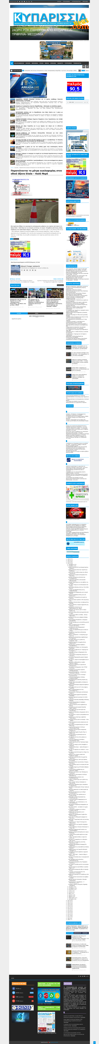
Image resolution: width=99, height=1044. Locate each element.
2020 (68, 903)
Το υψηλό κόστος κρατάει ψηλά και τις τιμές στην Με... (77, 835)
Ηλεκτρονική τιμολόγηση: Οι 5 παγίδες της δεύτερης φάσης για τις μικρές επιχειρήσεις (77, 434)
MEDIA (47, 63)
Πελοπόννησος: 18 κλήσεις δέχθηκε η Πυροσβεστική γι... (76, 645)
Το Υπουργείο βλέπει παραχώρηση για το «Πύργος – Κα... (77, 800)
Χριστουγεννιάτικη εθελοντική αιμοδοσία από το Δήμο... (78, 612)
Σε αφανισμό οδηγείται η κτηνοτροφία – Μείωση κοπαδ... (77, 580)
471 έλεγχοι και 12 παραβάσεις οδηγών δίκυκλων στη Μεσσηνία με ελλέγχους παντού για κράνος (36, 302)
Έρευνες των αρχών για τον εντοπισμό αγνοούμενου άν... (76, 675)
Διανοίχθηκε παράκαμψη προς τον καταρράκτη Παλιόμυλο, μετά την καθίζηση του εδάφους (76, 525)
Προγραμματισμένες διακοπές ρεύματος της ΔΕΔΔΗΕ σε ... (77, 680)
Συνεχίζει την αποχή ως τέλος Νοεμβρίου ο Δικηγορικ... (78, 745)
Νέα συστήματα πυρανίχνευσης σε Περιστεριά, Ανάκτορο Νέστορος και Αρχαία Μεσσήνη (76, 527)
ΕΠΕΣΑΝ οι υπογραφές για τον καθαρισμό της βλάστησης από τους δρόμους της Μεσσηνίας (80, 347)
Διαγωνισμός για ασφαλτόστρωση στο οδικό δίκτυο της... (78, 725)
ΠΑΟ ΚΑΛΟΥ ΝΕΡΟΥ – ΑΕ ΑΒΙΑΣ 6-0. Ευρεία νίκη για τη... (77, 807)
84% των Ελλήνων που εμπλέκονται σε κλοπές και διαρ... (77, 795)
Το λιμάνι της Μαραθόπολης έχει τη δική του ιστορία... (78, 630)
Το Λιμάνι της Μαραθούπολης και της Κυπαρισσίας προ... (76, 590)
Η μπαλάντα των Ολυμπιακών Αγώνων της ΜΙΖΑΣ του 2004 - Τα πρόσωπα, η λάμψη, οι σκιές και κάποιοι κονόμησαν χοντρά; (77, 444)
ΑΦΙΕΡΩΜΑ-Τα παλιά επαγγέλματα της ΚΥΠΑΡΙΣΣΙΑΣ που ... (76, 797)
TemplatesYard (54, 1042)
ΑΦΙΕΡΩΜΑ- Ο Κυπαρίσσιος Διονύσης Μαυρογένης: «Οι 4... (76, 842)
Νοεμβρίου (71, 565)
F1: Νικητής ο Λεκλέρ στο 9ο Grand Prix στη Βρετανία (75, 418)
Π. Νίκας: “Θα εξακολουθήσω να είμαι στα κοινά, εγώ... (77, 837)
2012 (68, 914)
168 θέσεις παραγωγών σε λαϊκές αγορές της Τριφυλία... (78, 790)
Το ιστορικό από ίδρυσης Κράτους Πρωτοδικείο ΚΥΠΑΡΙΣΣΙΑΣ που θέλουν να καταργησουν (76, 339)
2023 (68, 563)
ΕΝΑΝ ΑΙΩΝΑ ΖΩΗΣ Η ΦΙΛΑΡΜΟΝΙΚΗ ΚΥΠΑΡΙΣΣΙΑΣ (74, 308)
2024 (68, 561)
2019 (68, 904)
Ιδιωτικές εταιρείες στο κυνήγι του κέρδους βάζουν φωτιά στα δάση (77, 452)
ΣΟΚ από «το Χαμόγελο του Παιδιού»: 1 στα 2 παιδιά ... (78, 750)
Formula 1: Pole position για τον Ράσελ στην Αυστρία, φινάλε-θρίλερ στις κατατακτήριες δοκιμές (77, 420)
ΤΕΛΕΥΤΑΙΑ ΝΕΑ (69, 933)
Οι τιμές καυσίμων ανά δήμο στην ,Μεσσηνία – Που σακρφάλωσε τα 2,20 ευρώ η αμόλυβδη (80, 354)
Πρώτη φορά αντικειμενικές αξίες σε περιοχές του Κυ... (78, 870)
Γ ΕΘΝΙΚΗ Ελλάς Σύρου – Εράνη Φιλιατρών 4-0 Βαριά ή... (78, 747)
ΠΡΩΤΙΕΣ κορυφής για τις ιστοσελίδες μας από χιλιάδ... (78, 622)
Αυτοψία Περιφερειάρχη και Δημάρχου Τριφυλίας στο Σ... (76, 702)
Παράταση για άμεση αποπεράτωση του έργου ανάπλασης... (78, 832)
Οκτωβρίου (71, 886)
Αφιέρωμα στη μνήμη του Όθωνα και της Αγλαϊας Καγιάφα (76, 315)
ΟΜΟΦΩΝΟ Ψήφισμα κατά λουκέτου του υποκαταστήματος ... (77, 830)
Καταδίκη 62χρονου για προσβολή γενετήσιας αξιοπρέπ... (78, 847)
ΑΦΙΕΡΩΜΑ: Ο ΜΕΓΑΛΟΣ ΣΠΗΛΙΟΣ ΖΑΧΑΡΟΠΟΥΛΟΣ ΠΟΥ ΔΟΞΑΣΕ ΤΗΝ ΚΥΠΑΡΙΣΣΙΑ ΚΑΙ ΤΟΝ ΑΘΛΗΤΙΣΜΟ (77, 291)
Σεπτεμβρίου (72, 888)
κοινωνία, (27, 176)
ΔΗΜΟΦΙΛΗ (77, 933)
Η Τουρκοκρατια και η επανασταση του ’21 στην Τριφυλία (76, 320)
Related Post (15, 285)
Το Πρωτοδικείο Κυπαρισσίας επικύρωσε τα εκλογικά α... (78, 655)
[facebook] (17, 2)
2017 (68, 907)
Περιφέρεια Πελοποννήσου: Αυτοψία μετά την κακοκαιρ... (78, 602)
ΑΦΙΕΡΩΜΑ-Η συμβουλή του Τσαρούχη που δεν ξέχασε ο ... (78, 650)
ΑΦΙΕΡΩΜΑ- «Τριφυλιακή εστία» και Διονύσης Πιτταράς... (78, 820)
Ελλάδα (46, 70)
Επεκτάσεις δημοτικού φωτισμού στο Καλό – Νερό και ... (78, 697)
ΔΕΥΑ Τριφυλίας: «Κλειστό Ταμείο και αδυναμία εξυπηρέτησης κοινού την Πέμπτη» (76, 269)
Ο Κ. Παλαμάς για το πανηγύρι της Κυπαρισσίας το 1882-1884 (77, 330)
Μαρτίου (71, 896)
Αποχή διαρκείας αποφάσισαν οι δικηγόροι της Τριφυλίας (77, 620)
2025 (68, 560)
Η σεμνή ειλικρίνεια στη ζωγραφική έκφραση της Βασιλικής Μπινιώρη (76, 305)
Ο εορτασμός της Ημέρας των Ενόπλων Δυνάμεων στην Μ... (76, 810)
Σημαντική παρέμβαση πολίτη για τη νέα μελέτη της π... (77, 595)
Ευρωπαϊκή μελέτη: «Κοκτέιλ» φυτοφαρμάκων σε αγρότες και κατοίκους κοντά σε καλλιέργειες (80, 959)
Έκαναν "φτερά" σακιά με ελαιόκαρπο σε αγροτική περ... (77, 782)
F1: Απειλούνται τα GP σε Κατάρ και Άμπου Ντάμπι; (77, 416)
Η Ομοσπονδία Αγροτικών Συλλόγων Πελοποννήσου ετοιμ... (76, 727)
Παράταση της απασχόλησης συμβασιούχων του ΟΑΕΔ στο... (78, 637)
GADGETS (60, 63)
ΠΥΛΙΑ (41, 63)
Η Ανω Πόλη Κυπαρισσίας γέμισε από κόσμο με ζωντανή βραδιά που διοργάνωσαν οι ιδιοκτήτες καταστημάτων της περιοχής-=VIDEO (54, 303)
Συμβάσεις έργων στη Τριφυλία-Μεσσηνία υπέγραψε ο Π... (77, 850)
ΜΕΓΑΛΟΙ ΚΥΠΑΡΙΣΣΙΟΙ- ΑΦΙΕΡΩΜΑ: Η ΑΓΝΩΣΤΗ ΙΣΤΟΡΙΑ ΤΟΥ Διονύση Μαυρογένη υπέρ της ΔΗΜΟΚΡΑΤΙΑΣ (77, 287)
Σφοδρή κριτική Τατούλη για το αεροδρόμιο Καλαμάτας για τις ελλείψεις (75, 535)
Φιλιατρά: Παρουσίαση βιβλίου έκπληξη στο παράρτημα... (78, 682)
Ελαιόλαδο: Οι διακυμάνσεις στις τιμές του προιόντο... (77, 598)
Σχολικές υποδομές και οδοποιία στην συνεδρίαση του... (76, 578)
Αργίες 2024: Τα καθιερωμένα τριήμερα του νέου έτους (77, 817)
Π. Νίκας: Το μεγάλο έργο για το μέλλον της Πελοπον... (78, 780)
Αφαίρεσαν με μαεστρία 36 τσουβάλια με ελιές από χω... (78, 875)
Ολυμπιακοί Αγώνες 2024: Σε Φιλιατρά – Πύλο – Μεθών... (78, 720)
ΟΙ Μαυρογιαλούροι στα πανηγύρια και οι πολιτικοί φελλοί (77, 399)
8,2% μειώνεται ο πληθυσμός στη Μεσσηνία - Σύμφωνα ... (78, 692)
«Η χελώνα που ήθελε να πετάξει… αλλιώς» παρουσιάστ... (77, 615)
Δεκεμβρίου (71, 564)
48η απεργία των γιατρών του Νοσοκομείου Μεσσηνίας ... (78, 647)
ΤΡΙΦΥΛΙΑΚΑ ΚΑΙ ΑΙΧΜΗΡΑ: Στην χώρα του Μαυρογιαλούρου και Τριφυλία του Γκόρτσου (76, 402)
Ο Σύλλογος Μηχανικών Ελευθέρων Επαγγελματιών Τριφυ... (76, 740)
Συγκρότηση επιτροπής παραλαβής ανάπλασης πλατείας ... (78, 700)
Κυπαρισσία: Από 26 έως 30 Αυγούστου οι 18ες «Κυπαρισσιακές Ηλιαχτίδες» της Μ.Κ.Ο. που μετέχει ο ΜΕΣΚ (18, 302)
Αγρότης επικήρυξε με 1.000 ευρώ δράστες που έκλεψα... (77, 760)
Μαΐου (70, 893)
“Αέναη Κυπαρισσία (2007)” (72, 311)
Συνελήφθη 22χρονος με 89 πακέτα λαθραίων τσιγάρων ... (78, 767)
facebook (54, 313)
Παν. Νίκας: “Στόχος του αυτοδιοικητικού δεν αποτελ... (78, 585)
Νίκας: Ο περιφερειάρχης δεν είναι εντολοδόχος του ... (75, 690)
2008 (68, 919)
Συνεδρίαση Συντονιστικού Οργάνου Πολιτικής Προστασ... (76, 670)
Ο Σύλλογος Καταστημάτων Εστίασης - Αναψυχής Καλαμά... (76, 677)
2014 (68, 911)
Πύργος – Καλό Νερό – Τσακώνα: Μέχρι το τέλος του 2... (77, 855)
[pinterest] (22, 2)
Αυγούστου (71, 889)
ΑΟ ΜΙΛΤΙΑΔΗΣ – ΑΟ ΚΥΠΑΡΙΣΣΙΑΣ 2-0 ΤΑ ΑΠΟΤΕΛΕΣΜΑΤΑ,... (77, 802)
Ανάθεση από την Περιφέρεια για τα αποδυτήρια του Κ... (76, 812)
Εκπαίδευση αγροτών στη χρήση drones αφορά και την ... (77, 642)
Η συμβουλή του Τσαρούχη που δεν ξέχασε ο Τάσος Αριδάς (76, 334)
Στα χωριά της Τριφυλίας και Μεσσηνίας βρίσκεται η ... (77, 632)
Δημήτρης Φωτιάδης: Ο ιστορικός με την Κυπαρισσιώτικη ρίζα (74, 298)
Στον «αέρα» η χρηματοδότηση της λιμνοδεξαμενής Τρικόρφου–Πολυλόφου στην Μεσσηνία (77, 533)
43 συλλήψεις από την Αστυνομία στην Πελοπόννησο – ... (76, 710)
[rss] (29, 2)
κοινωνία (16, 167)
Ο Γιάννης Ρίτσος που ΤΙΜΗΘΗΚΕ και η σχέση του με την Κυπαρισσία (77, 300)
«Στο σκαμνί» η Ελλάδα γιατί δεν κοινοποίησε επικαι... (78, 865)
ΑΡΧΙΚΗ (59, 1)
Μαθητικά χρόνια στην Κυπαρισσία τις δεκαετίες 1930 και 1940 (76, 313)
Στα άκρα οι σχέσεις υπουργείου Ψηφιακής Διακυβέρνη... (77, 885)
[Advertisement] (82, 115)
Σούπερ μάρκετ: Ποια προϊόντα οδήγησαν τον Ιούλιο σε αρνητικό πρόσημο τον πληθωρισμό (76, 436)
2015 (68, 910)
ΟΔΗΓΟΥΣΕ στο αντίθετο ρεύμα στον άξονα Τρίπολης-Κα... (78, 573)
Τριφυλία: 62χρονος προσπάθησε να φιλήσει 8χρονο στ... (78, 867)
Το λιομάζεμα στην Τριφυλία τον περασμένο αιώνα (77, 310)
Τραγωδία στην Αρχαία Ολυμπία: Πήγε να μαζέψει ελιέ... (77, 732)
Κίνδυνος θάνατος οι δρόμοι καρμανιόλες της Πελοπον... (78, 605)
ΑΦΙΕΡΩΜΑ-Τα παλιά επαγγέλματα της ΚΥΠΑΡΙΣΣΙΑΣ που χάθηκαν (74, 337)
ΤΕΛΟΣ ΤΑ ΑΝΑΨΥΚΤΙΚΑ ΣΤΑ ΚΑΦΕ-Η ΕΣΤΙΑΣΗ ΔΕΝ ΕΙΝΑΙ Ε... (76, 625)
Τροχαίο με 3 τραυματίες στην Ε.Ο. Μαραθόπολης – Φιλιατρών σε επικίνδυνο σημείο (38, 106)
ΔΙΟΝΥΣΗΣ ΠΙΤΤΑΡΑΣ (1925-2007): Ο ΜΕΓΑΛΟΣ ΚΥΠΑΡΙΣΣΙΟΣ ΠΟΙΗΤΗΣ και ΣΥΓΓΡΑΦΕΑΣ (76, 303)
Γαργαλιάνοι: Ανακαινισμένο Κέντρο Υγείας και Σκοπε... (78, 787)
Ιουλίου (70, 891)
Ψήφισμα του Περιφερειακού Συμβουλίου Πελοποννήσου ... (77, 815)
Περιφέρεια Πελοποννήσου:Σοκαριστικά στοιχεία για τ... (77, 730)
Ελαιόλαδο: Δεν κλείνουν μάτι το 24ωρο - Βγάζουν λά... (77, 610)
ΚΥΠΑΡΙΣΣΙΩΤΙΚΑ (76, 1)
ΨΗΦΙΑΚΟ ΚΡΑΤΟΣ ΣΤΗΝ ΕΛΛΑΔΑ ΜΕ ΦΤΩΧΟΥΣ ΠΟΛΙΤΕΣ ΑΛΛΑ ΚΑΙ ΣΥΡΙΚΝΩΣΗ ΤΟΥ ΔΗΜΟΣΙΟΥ (77, 475)
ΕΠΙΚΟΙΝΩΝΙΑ (66, 1)
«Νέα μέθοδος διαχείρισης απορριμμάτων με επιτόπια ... (78, 805)
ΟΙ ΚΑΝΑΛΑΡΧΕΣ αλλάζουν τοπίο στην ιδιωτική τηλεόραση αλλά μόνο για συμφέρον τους (76, 447)
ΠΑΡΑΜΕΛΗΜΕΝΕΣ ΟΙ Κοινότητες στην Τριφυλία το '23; (77, 397)
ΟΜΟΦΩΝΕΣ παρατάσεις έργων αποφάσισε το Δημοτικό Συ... (78, 785)
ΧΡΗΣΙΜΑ (53, 63)
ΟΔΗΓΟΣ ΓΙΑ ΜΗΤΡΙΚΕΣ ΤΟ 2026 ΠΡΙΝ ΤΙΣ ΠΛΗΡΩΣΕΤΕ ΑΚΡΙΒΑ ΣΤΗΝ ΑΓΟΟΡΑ (75, 467)
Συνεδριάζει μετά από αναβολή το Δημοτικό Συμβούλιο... (78, 852)
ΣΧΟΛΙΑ (85, 933)
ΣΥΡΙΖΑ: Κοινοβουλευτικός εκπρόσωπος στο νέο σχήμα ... (78, 722)
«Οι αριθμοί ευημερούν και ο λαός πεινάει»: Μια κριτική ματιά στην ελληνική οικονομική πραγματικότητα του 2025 (76, 277)
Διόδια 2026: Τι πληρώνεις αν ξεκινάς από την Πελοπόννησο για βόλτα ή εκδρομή (80, 369)
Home (12, 167)
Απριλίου (71, 895)
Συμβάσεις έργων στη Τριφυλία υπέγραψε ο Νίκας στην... (78, 825)
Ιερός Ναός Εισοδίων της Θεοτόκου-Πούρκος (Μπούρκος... (78, 762)
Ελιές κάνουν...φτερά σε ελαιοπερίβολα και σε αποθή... (78, 660)
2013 (68, 912)
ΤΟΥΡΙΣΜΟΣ (68, 63)
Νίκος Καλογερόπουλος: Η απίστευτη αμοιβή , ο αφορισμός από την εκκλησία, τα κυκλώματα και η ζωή (77, 325)
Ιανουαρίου (71, 899)
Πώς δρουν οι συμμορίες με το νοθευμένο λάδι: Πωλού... (77, 840)
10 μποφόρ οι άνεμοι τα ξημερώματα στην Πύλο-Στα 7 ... (77, 652)
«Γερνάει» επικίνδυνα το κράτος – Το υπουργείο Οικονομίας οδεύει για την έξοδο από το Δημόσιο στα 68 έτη (77, 429)
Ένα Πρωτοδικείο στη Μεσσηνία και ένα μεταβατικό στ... (77, 735)
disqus (36, 313)
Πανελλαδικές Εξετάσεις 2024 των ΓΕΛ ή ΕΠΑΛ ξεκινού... (78, 587)
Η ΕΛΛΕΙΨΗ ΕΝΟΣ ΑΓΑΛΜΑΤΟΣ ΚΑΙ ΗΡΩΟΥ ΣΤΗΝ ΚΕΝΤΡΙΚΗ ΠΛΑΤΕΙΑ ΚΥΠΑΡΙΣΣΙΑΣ (77, 317)
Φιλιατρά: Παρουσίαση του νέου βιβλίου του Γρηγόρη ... (78, 583)
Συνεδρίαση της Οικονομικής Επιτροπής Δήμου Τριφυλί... (77, 707)
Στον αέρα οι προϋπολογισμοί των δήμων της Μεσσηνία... (78, 752)
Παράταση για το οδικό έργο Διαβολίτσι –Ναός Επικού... (77, 717)
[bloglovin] (24, 2)
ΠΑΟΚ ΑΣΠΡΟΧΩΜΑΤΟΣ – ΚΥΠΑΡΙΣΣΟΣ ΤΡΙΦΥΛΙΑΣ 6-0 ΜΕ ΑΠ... (77, 672)
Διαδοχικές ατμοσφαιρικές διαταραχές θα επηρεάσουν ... (77, 845)
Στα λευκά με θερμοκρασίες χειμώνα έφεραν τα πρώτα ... (78, 657)
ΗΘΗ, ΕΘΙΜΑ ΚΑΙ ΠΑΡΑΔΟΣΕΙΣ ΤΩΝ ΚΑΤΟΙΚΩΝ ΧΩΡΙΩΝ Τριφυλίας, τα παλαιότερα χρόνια (76, 296)
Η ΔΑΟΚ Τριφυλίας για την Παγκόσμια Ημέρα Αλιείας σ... (78, 742)
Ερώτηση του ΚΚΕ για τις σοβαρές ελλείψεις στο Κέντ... (78, 618)
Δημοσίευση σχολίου (16, 318)
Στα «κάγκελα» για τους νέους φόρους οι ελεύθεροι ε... (77, 737)
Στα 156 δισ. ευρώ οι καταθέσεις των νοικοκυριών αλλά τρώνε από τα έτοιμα (77, 432)
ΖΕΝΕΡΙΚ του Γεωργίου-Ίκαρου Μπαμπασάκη (76, 306)
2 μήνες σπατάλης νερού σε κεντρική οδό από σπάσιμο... (78, 765)
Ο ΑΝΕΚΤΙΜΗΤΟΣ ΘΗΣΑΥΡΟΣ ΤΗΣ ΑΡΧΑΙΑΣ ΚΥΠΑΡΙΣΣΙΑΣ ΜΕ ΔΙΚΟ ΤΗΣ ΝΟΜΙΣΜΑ (76, 327)
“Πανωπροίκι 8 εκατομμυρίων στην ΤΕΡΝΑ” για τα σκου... (77, 667)
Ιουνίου (70, 892)
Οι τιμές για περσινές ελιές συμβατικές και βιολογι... (77, 705)
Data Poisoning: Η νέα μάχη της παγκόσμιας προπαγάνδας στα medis (75, 449)
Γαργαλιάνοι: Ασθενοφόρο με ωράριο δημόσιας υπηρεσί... (76, 662)
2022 (68, 900)
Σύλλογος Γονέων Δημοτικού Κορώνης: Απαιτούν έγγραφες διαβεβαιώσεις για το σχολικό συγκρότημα (77, 530)
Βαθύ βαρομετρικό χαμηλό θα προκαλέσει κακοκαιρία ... (77, 695)
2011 (68, 915)
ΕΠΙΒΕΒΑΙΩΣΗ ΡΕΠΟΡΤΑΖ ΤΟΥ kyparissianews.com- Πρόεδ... (75, 607)
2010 (68, 916)
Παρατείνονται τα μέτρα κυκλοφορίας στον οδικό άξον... (77, 575)
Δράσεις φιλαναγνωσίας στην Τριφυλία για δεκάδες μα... (77, 570)
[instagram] (31, 2)
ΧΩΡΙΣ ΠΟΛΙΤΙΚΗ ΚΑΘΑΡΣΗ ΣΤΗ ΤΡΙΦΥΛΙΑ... (75, 395)
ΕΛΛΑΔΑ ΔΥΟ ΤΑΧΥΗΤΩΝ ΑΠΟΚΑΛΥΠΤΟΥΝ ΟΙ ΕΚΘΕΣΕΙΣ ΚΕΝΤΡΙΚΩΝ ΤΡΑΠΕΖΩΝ (76, 426)
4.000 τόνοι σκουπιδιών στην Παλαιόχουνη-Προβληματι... (78, 772)
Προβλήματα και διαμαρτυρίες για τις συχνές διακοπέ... (78, 593)
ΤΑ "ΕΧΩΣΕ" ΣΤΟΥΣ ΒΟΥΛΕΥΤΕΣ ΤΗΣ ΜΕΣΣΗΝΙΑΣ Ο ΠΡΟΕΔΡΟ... (76, 872)
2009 (68, 918)
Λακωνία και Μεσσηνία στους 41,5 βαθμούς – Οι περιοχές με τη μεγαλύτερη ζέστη (80, 952)
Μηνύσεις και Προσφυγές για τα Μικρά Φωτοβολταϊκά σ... (76, 792)
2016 (68, 908)
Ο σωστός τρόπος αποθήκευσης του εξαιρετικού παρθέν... (76, 770)
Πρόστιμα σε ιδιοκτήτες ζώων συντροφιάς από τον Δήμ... (78, 857)
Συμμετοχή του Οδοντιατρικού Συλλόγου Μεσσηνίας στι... (77, 775)
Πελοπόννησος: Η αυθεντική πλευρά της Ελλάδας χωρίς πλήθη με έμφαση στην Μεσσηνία (69, 70)
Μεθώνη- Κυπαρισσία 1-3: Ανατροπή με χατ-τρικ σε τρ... (78, 635)
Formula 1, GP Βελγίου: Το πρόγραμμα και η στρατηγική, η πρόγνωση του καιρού (76, 414)
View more (61, 285)
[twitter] (20, 2)
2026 (68, 559)
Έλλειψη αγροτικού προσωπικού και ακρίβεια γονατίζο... (78, 877)
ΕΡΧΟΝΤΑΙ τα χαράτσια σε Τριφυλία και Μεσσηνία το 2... (77, 665)
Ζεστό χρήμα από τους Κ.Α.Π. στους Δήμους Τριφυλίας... (78, 687)
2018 (68, 906)
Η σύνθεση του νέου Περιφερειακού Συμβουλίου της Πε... (76, 627)
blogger (19, 313)
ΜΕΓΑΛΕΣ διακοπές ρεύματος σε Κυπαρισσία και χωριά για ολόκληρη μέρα (76, 271)
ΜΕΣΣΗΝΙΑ (85, 1)
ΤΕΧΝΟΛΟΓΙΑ (77, 63)
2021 (68, 901)
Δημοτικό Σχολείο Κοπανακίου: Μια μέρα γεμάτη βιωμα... (77, 880)
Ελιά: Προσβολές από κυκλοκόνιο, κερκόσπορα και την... (76, 860)
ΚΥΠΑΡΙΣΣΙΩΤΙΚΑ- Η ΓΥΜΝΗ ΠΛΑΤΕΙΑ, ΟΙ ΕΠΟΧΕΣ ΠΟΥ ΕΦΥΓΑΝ (77, 332)
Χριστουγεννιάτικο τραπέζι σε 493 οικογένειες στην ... (78, 600)
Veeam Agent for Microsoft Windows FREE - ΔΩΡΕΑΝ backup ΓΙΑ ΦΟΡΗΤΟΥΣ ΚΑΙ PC (75, 469)
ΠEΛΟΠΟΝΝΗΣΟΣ (19, 63)
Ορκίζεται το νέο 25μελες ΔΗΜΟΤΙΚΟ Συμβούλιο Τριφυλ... (76, 755)
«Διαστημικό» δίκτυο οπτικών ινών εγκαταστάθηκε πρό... (76, 777)
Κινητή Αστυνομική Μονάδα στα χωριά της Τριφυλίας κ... (77, 757)
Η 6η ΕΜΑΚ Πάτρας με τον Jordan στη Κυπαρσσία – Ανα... (76, 640)
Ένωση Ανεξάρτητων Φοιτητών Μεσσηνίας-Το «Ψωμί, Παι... (78, 827)
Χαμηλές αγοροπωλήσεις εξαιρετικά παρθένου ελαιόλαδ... (78, 685)
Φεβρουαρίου (72, 897)
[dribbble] (27, 2)
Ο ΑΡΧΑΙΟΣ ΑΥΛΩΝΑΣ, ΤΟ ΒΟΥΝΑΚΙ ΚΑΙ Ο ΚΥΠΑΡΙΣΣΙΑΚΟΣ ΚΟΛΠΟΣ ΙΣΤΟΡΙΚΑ (75, 322)
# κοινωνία (16, 239)
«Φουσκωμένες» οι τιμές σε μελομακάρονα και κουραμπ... (78, 715)
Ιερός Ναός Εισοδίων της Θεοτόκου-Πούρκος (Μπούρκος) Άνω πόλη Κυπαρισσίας (76, 294)
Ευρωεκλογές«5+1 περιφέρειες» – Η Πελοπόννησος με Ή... (76, 882)
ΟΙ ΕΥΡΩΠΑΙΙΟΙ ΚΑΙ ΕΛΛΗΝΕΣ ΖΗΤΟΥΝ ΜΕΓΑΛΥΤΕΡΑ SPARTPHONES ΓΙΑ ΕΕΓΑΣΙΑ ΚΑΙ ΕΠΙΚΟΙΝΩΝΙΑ (76, 479)
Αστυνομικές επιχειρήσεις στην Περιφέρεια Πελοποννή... (77, 862)
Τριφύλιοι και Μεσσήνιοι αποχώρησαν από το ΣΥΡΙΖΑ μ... (78, 712)
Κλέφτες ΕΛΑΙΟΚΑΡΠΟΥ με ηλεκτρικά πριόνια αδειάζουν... (78, 568)
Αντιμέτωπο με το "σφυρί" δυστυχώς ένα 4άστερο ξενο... (77, 822)
